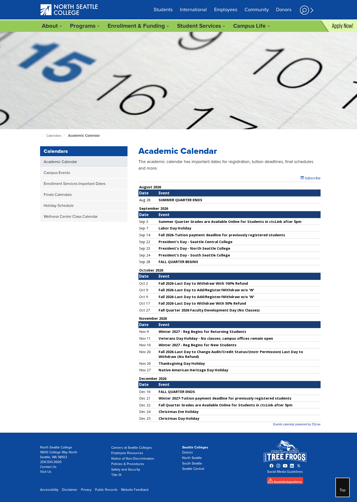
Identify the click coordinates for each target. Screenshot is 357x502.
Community (257, 10)
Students (163, 10)
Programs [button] (83, 25)
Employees (225, 10)
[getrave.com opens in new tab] (285, 482)
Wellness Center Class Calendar (71, 216)
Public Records (106, 490)
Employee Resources (127, 453)
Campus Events (57, 172)
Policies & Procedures (127, 464)
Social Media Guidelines (285, 472)
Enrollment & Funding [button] (137, 25)
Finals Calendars (58, 194)
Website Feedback (135, 490)
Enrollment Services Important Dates (74, 183)
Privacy (86, 490)
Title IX (116, 475)
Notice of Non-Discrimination (132, 458)
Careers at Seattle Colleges (131, 448)
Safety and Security (125, 469)
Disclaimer (69, 490)
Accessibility (49, 490)
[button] (306, 10)
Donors (283, 10)
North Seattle (192, 458)
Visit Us (45, 472)
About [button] (50, 25)
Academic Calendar (84, 135)
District (187, 452)
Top (343, 490)
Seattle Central (193, 469)
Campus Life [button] (250, 25)
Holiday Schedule (59, 205)
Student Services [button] (199, 25)
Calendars (53, 136)
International (193, 10)
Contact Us (48, 467)
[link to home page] (69, 10)
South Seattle (192, 463)
